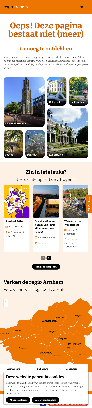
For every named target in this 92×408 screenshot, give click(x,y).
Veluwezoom (13, 369)
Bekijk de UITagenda (46, 266)
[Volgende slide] (48, 258)
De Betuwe (42, 369)
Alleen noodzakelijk (45, 400)
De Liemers (71, 369)
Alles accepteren (18, 400)
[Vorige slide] (43, 258)
